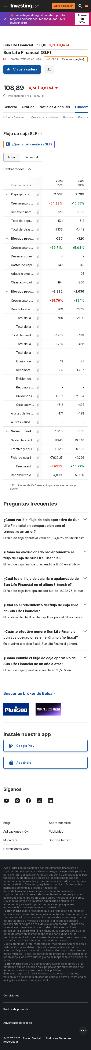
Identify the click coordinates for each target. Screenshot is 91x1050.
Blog (6, 823)
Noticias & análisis (55, 107)
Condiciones (11, 995)
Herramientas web (16, 849)
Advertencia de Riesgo (17, 1022)
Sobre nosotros (60, 823)
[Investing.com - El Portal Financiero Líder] (25, 5)
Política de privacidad (16, 1009)
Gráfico (28, 107)
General (10, 107)
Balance (68, 117)
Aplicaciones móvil (16, 831)
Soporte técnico (60, 840)
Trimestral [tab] (31, 157)
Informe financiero (14, 117)
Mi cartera (10, 840)
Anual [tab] (11, 157)
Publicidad (56, 831)
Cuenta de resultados (44, 117)
